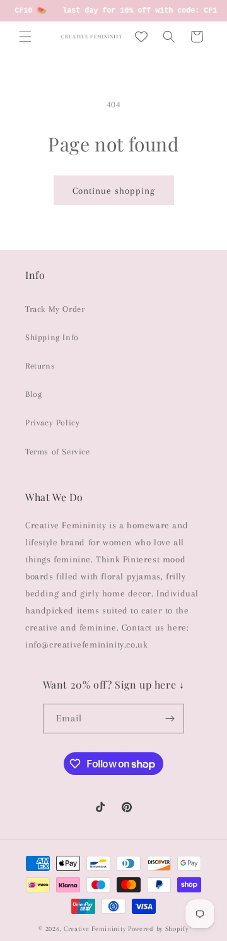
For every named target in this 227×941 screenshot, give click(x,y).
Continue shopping (114, 191)
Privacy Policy (52, 422)
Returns (40, 365)
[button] (25, 36)
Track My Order (54, 309)
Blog (33, 394)
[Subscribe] (169, 718)
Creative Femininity (94, 929)
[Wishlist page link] (141, 36)
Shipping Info (52, 337)
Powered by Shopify (158, 929)
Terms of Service (57, 451)
